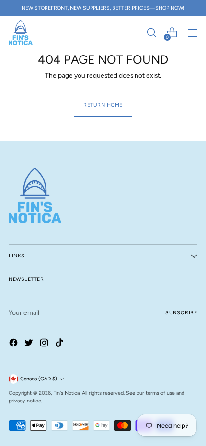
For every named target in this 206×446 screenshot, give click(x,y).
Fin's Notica (66, 393)
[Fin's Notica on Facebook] (14, 344)
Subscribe (181, 313)
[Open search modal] (151, 33)
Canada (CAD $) (38, 379)
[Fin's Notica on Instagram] (45, 344)
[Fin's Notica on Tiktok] (60, 344)
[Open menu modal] (192, 33)
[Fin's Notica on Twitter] (29, 344)
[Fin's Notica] (21, 32)
